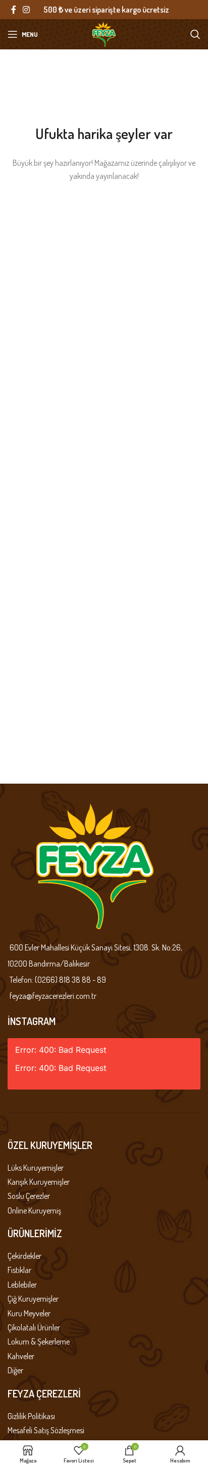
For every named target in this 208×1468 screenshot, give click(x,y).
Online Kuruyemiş (34, 1210)
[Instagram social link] (26, 9)
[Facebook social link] (13, 9)
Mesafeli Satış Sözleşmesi (46, 1430)
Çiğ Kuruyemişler (33, 1299)
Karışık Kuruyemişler (39, 1182)
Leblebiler (22, 1285)
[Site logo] (104, 33)
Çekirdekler (24, 1256)
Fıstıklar (19, 1270)
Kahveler (21, 1356)
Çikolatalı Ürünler (34, 1327)
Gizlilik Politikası (31, 1416)
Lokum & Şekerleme (39, 1341)
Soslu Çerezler (29, 1196)
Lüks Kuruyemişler (36, 1168)
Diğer (15, 1370)
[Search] (195, 34)
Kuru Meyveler (29, 1313)
